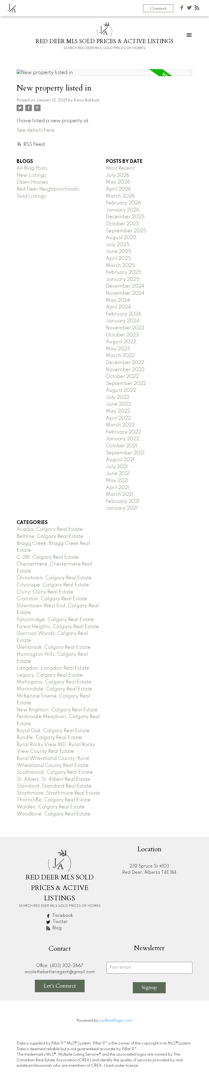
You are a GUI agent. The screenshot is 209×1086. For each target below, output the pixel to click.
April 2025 (118, 258)
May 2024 (118, 300)
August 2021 (120, 459)
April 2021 (117, 487)
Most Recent (120, 168)
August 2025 (121, 237)
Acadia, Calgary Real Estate (50, 529)
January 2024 (122, 321)
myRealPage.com (115, 1021)
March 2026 (120, 196)
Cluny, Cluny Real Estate (45, 592)
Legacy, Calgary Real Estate (50, 675)
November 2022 (125, 369)
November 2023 (125, 328)
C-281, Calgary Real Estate (48, 557)
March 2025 (120, 265)
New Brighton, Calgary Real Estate (57, 710)
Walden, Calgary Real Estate (51, 807)
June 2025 (118, 251)
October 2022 (122, 376)
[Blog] (197, 8)
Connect (158, 8)
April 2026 (118, 189)
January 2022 (122, 438)
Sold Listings (31, 196)
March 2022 (120, 425)
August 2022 (121, 390)
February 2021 (122, 501)
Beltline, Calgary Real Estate (50, 536)
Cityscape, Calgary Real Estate (53, 585)
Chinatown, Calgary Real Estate (54, 578)
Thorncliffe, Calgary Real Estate (54, 800)
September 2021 (125, 453)
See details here (36, 130)
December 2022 (125, 362)
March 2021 (119, 494)
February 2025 (123, 272)
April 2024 (118, 307)
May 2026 (118, 182)
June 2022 (118, 404)
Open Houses (32, 182)
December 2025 (125, 216)
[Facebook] (181, 8)
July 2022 (117, 397)
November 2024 (125, 293)
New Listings (31, 175)
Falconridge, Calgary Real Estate (55, 619)
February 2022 (123, 432)
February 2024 (123, 314)
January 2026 (122, 210)
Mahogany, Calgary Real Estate (54, 682)
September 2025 (126, 231)
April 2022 (118, 418)
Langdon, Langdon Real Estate (53, 668)
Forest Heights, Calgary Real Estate (58, 626)
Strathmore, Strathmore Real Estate (58, 793)
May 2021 (117, 480)
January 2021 (122, 508)
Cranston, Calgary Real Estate (52, 598)
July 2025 (118, 244)
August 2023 (121, 341)
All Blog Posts (32, 168)
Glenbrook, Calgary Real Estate (54, 647)
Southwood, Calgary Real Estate (55, 772)
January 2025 (123, 279)
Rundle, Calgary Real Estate (49, 737)
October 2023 (122, 335)
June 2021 (118, 473)
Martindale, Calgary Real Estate (54, 689)
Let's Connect (60, 985)
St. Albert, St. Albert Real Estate (53, 779)
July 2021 (117, 466)
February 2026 (123, 203)
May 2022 (118, 411)
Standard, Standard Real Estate (54, 786)
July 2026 (117, 175)
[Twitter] (189, 8)
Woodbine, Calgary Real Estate (54, 814)
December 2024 (125, 286)
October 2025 (122, 223)
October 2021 (121, 446)
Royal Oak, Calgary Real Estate (53, 730)
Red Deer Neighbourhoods (48, 189)
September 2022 (126, 383)
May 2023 (118, 348)
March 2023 (120, 355)
